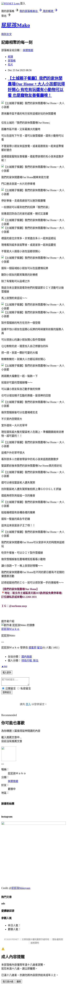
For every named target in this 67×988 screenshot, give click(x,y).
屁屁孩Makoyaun (20, 888)
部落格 (12, 60)
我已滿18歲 (8, 981)
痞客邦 (32, 647)
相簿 (10, 56)
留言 (39, 647)
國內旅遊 (26, 656)
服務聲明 (35, 943)
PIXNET (15, 939)
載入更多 (7, 672)
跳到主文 (6, 34)
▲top (4, 666)
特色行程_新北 (29, 660)
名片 (10, 64)
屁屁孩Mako (15, 25)
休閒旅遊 (28, 50)
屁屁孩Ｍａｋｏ (10, 629)
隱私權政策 (57, 939)
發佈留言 (7, 692)
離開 (19, 981)
